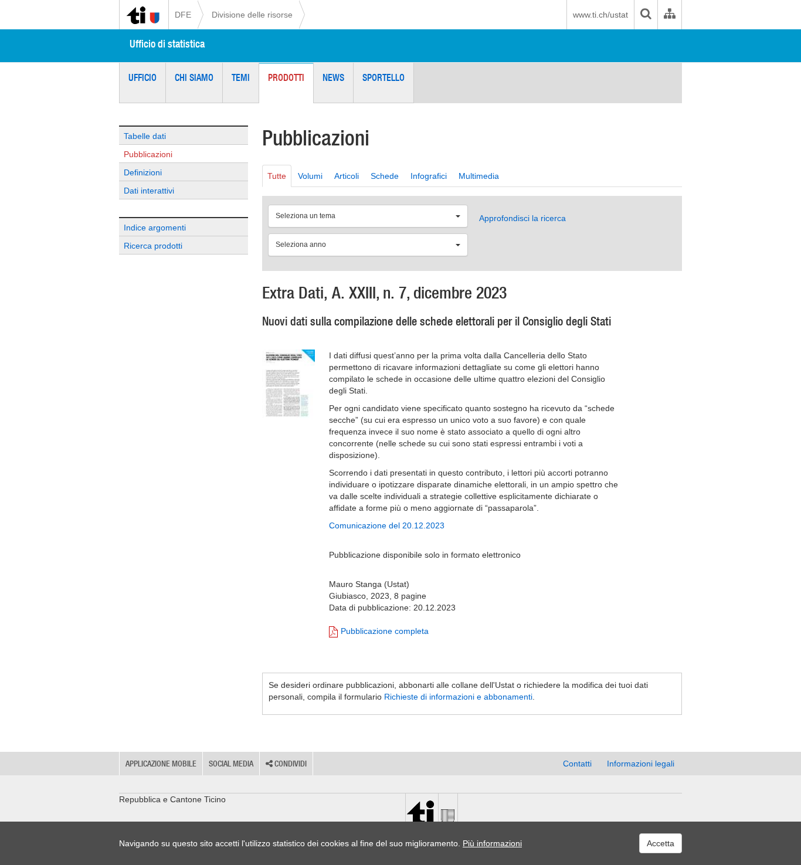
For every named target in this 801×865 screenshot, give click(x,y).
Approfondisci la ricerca (522, 218)
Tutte (276, 176)
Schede (385, 176)
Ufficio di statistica (167, 43)
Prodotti (286, 77)
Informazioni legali (640, 763)
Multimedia (479, 176)
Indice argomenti (155, 227)
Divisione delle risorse (252, 14)
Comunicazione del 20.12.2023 (386, 525)
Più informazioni (492, 843)
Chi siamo (194, 77)
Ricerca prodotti (153, 245)
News (333, 77)
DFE (183, 14)
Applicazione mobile (160, 763)
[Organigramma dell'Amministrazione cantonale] (669, 14)
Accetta (660, 843)
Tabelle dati (145, 136)
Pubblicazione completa (385, 631)
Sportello (383, 77)
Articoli (346, 176)
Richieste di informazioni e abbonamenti (458, 696)
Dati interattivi (149, 190)
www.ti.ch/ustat (600, 14)
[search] (645, 14)
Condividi (290, 763)
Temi (241, 77)
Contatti (577, 763)
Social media (231, 763)
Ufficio (142, 77)
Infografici (428, 176)
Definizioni (143, 172)
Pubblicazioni (148, 154)
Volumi (310, 176)
